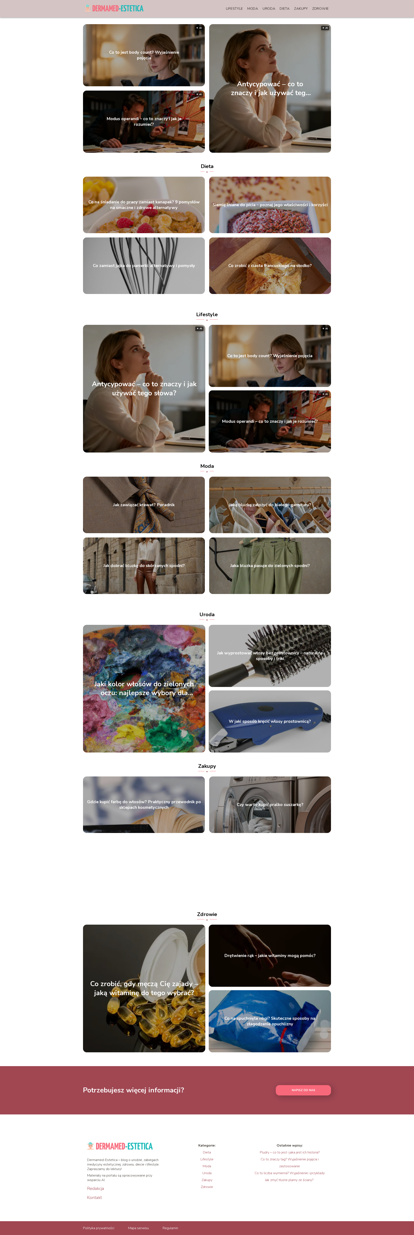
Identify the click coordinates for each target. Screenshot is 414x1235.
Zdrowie (320, 8)
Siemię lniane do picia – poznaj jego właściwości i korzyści (270, 205)
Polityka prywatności (98, 1228)
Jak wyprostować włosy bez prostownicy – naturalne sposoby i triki (270, 655)
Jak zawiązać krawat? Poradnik (144, 505)
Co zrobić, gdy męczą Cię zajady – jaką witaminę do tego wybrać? (144, 989)
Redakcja (95, 1188)
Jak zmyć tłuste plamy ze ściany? (289, 1180)
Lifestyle (234, 8)
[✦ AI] (295, 151)
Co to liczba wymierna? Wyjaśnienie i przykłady (290, 1173)
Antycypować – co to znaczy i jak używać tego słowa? (270, 88)
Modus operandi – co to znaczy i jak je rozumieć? (144, 121)
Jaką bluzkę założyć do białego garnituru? (270, 505)
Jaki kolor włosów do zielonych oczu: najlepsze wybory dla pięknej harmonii (144, 689)
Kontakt (94, 1197)
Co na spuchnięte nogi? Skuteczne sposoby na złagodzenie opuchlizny (269, 1021)
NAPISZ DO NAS (303, 1090)
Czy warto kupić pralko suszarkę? (270, 805)
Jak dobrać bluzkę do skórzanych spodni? (144, 566)
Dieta (285, 8)
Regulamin (170, 1228)
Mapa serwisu (138, 1228)
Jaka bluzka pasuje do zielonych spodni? (270, 566)
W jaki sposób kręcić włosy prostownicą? (270, 721)
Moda (252, 8)
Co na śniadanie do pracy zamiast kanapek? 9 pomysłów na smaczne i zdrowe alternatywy (144, 205)
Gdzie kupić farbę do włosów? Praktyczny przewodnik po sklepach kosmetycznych (144, 804)
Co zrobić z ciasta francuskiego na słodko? (270, 266)
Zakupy (301, 8)
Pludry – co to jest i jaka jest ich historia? (290, 1152)
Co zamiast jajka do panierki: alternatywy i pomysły (144, 266)
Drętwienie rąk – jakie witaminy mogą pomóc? (270, 955)
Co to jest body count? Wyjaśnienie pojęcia (144, 55)
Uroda (269, 8)
